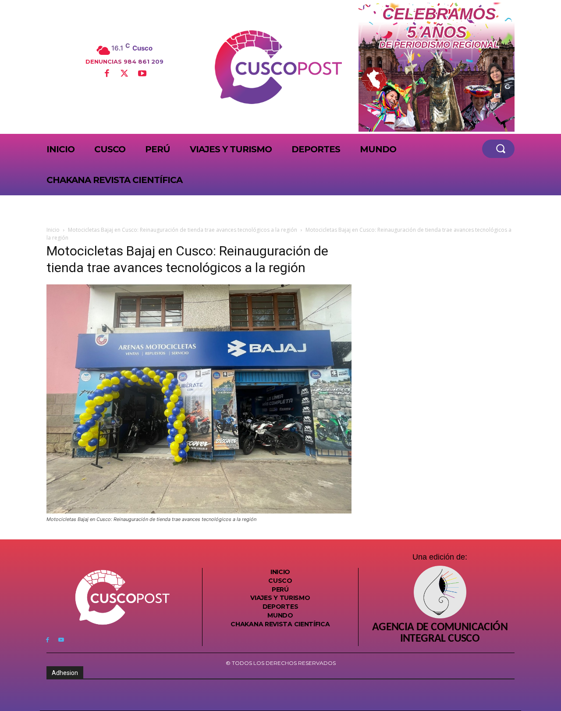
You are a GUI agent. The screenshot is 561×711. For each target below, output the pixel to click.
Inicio (53, 229)
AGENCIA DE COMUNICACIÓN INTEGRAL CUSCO (440, 633)
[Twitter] (124, 74)
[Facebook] (106, 74)
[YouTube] (142, 74)
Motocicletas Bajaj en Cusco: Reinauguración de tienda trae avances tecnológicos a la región (182, 229)
